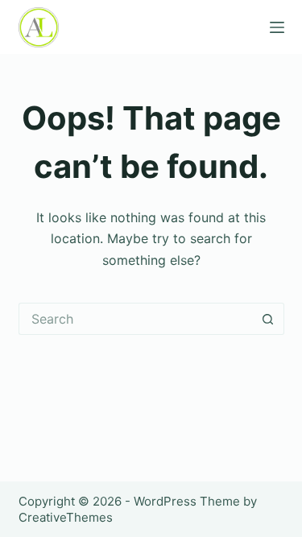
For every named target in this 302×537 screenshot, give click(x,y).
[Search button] (268, 319)
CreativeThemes (66, 517)
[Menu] (277, 27)
